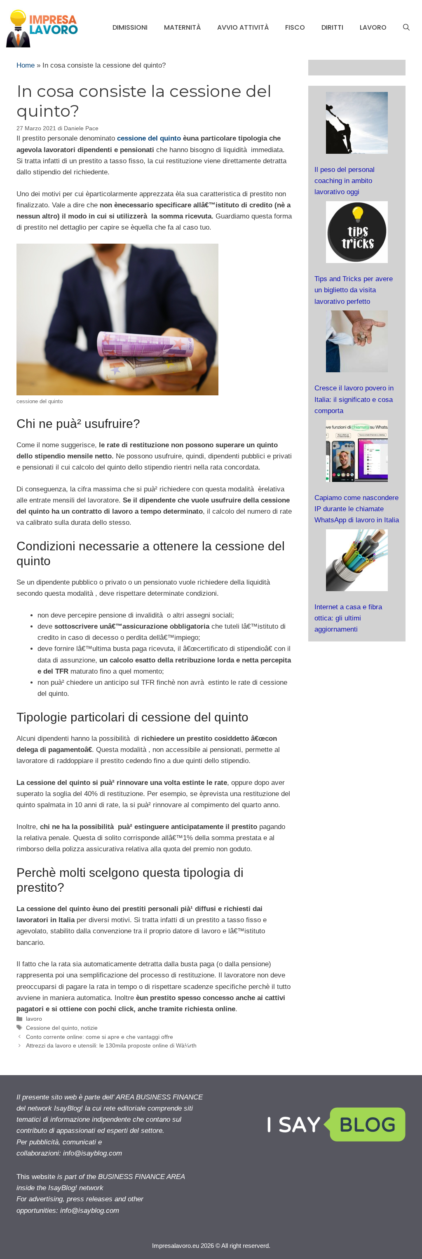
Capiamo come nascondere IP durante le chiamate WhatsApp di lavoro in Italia (356, 509)
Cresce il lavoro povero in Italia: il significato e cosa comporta (354, 399)
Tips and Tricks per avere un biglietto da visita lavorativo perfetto (353, 290)
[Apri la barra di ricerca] (406, 27)
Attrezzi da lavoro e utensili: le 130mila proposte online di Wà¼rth (111, 1045)
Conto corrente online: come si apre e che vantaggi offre (99, 1037)
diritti (332, 27)
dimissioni (130, 27)
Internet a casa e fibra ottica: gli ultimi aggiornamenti (348, 618)
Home (25, 65)
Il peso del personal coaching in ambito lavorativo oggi (344, 181)
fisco (295, 27)
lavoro (373, 27)
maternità (182, 27)
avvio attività (243, 27)
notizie (89, 1027)
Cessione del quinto (51, 1027)
